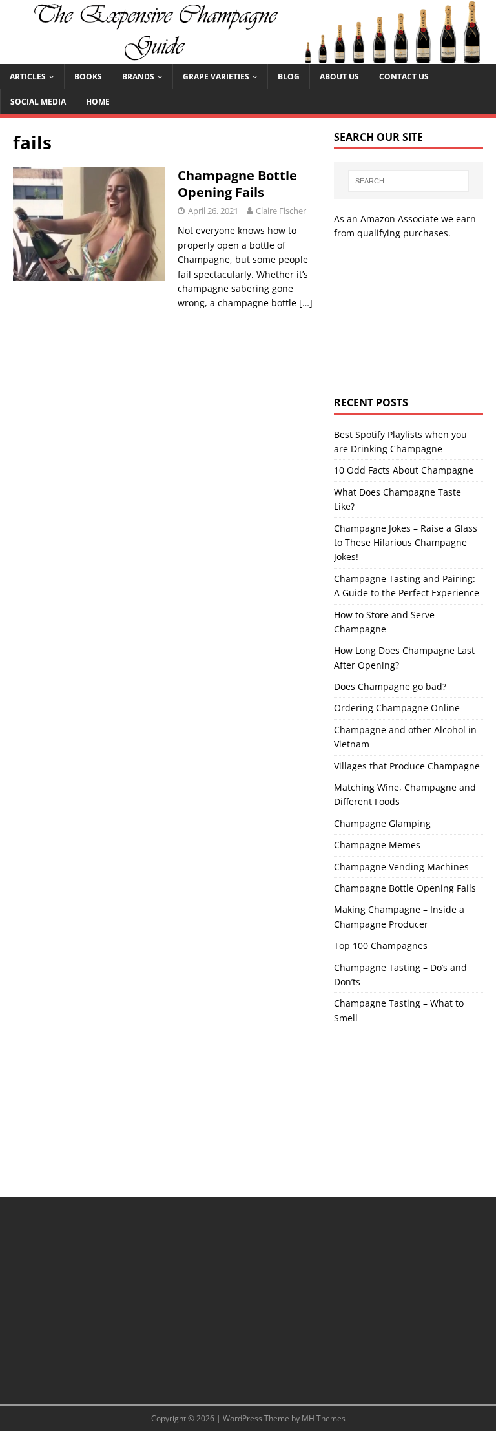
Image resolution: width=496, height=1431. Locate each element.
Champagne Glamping (382, 823)
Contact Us (404, 76)
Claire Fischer (281, 210)
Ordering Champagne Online (397, 708)
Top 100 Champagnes (381, 945)
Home (98, 101)
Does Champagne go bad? (390, 686)
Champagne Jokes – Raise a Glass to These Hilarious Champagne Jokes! (405, 542)
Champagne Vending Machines (401, 867)
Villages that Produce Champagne (407, 766)
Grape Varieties (216, 76)
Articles (28, 76)
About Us (339, 76)
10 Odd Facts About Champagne (403, 470)
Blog (289, 76)
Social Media (38, 101)
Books (88, 76)
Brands (138, 76)
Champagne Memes (377, 845)
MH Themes (324, 1418)
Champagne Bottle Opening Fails (237, 184)
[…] (306, 303)
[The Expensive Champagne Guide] (248, 56)
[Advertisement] (408, 318)
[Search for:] (408, 181)
